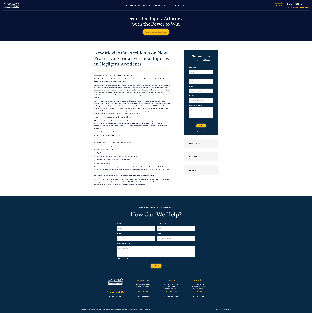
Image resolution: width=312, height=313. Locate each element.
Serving (166, 5)
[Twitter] (116, 296)
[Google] (113, 296)
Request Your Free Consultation (156, 32)
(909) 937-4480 (172, 296)
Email (191, 96)
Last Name (193, 77)
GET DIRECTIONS (143, 291)
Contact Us (186, 5)
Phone (192, 86)
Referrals (176, 5)
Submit (201, 125)
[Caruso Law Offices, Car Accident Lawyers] (11, 5)
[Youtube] (120, 296)
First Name (193, 67)
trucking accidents (120, 160)
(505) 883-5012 (199, 296)
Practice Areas (143, 5)
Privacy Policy (133, 309)
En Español (278, 5)
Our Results (156, 5)
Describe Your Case (196, 105)
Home (125, 5)
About (132, 5)
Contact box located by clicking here (133, 184)
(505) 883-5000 (298, 4)
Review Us (198, 291)
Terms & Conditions (144, 309)
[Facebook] (109, 296)
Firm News (134, 75)
